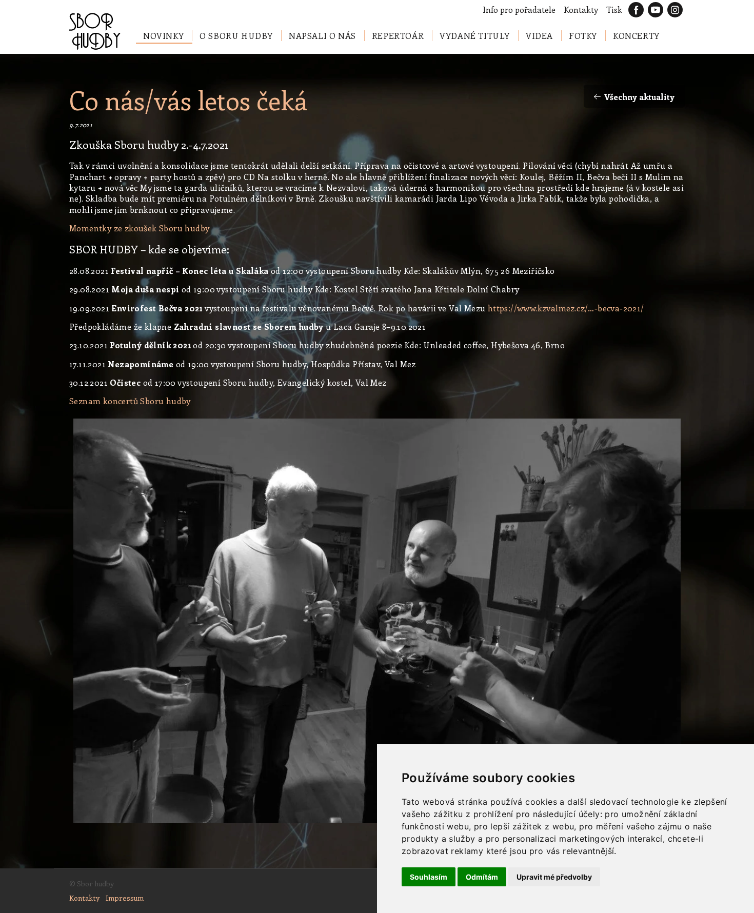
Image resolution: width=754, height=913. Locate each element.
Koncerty (636, 35)
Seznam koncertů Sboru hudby (130, 400)
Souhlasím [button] (428, 876)
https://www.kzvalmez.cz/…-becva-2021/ (566, 308)
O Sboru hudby (236, 35)
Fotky (583, 35)
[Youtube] (655, 9)
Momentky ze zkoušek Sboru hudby (139, 228)
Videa (539, 35)
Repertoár (398, 35)
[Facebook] (636, 9)
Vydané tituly (475, 35)
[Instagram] (675, 9)
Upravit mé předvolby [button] (554, 876)
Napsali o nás (322, 35)
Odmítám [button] (482, 876)
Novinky (163, 35)
